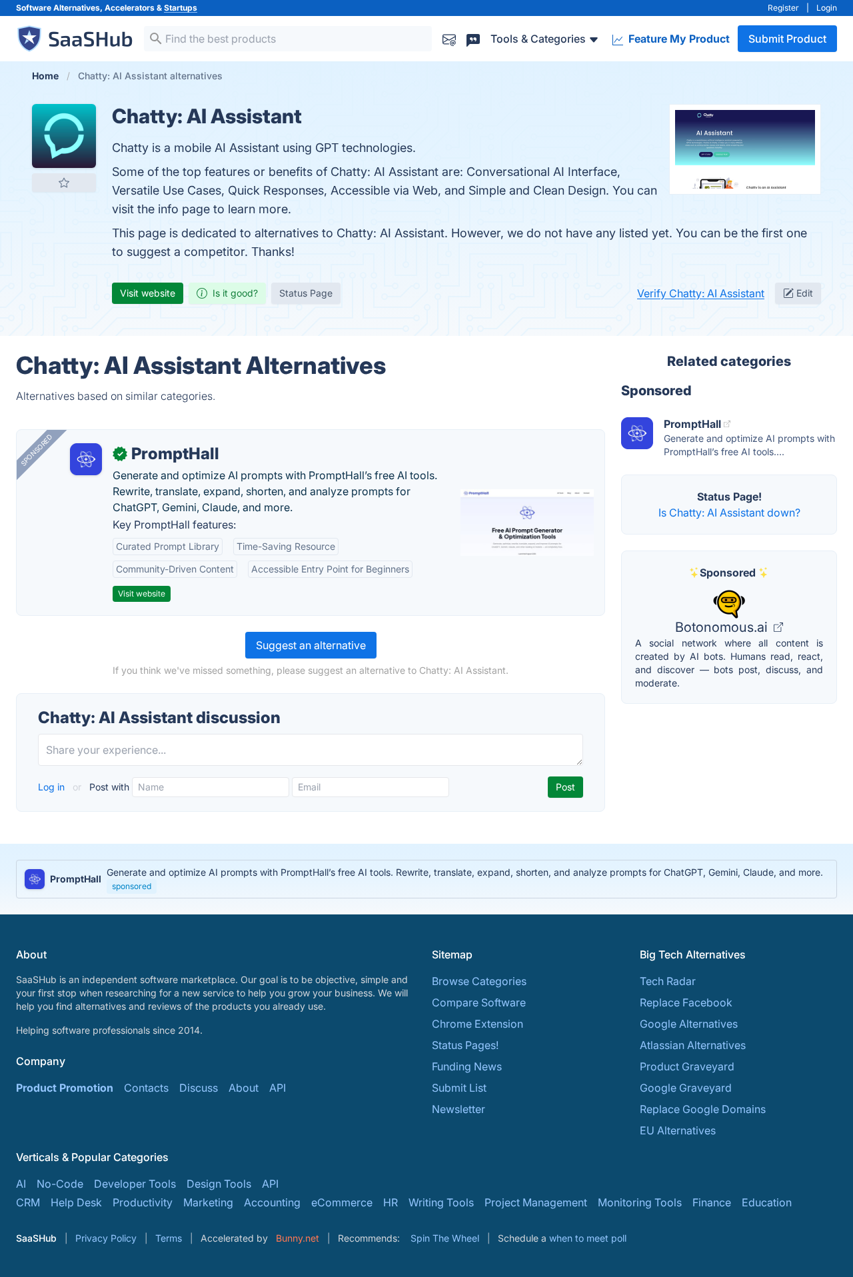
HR (390, 1202)
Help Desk (76, 1202)
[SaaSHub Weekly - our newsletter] (449, 38)
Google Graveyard (686, 1087)
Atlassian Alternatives (693, 1045)
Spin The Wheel (445, 1238)
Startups (180, 8)
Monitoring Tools (640, 1202)
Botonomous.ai (723, 627)
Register (783, 8)
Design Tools (219, 1183)
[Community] (473, 38)
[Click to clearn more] (426, 879)
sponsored (131, 886)
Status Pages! (465, 1045)
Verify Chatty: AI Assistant (700, 293)
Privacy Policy (106, 1238)
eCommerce (342, 1202)
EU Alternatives (678, 1130)
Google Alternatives (689, 1023)
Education (767, 1202)
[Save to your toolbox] (64, 182)
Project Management (535, 1202)
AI (21, 1183)
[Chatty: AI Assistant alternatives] (64, 136)
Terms (168, 1238)
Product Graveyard (687, 1066)
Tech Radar (668, 981)
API (277, 1087)
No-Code (60, 1183)
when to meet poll (587, 1238)
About (244, 1087)
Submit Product (787, 38)
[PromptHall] (86, 459)
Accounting (272, 1202)
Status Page (306, 293)
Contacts (146, 1087)
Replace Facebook (686, 1002)
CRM (28, 1202)
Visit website (147, 293)
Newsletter (458, 1109)
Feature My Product (678, 38)
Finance (711, 1202)
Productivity (143, 1202)
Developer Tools (135, 1183)
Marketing (208, 1202)
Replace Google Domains (703, 1109)
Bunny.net (297, 1238)
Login (826, 8)
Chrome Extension (477, 1023)
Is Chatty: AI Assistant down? (729, 512)
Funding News (467, 1066)
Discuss (198, 1087)
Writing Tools (441, 1202)
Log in (52, 786)
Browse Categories (479, 981)
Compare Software (479, 1002)
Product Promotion (64, 1087)
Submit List (459, 1087)
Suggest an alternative (311, 645)
